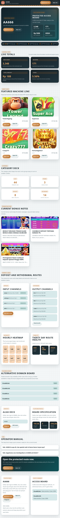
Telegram (6, 426)
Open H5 (15, 123)
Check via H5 (37, 323)
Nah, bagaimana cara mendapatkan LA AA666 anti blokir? (20, 453)
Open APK (6, 124)
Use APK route (8, 313)
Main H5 (55, 2)
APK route (15, 425)
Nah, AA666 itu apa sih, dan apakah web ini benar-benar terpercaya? (24, 447)
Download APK (46, 2)
